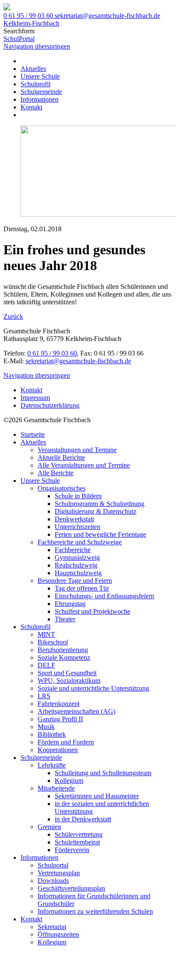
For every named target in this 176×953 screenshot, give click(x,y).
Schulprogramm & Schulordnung (99, 503)
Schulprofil (35, 84)
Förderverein (72, 849)
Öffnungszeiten (58, 934)
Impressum (35, 397)
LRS (44, 696)
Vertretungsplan (59, 873)
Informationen (40, 99)
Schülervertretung (79, 834)
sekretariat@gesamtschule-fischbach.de (78, 361)
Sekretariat (52, 926)
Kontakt (31, 107)
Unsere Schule (40, 76)
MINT (46, 634)
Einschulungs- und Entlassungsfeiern (104, 596)
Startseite (33, 434)
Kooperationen (58, 749)
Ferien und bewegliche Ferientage (100, 534)
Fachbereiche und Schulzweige (80, 542)
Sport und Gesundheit (67, 673)
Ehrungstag (70, 603)
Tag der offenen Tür (82, 588)
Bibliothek (52, 734)
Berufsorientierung (63, 649)
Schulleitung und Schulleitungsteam (103, 773)
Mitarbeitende (56, 788)
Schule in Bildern (78, 496)
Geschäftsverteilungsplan (71, 888)
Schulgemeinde (41, 91)
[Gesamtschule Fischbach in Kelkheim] (6, 8)
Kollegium (69, 780)
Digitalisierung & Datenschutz (95, 511)
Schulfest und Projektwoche (92, 611)
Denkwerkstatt (74, 519)
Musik (46, 726)
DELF (46, 665)
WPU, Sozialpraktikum (69, 680)
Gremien (49, 826)
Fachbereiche (73, 549)
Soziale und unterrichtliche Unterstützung (93, 688)
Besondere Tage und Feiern (75, 580)
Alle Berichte (55, 472)
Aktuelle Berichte (61, 457)
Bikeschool (53, 642)
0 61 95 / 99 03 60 (52, 353)
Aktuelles (33, 68)
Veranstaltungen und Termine (77, 449)
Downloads (53, 880)
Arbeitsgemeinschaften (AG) (76, 711)
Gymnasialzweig (77, 557)
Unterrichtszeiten (77, 526)
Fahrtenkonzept (58, 703)
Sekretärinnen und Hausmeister (97, 796)
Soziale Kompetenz (64, 657)
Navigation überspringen (36, 46)
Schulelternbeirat (77, 842)
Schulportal (53, 865)
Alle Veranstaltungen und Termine (84, 465)
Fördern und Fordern (66, 742)
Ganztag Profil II (60, 719)
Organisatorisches (61, 488)
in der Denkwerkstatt (83, 819)
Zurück (13, 316)
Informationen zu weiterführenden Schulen (95, 911)
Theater (65, 619)
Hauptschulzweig (78, 573)
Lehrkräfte (52, 765)
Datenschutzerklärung (50, 405)
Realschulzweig (76, 565)
